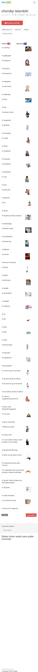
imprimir (18, 29)
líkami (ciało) (7, 530)
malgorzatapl (32, 15)
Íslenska (4, 515)
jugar (27, 29)
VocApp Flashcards (7, 669)
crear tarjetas (31, 515)
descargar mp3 (8, 29)
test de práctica (8, 33)
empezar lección (13, 23)
